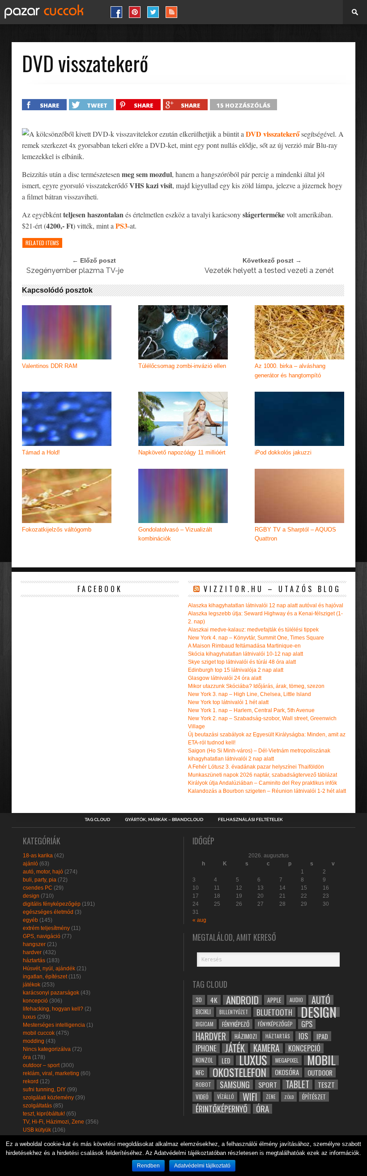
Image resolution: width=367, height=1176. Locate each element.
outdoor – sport (41, 1065)
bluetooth (274, 1012)
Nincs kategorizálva (47, 1049)
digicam (204, 1024)
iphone (206, 1048)
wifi (250, 1097)
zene (271, 1096)
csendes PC (37, 888)
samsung (235, 1085)
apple (274, 999)
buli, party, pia (39, 880)
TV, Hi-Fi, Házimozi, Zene (53, 1122)
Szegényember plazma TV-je (75, 270)
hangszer (34, 944)
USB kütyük (37, 1130)
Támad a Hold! (41, 452)
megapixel (287, 1060)
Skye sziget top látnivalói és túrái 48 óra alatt (242, 662)
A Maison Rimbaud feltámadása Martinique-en (244, 646)
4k (214, 1000)
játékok (31, 984)
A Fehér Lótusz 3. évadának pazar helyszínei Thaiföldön (256, 767)
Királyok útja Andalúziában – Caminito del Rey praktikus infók (262, 783)
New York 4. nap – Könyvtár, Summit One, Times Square (256, 638)
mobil (321, 1060)
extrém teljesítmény (46, 928)
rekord (30, 1081)
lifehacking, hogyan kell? (53, 1009)
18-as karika (38, 855)
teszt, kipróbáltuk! (44, 1114)
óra (27, 1057)
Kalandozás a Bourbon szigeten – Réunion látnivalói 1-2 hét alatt (267, 791)
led (226, 1060)
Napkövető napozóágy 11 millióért (182, 452)
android (242, 1000)
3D (199, 999)
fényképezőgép (275, 1024)
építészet (314, 1096)
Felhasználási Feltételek (250, 819)
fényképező (235, 1024)
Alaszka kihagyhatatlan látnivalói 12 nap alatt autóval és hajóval (265, 605)
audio (296, 999)
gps (306, 1024)
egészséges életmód (48, 912)
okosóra (287, 1072)
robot (203, 1084)
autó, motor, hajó (43, 872)
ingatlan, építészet (45, 976)
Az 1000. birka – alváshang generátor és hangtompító (290, 371)
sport (267, 1085)
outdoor (320, 1072)
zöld (289, 1096)
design (31, 896)
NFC (200, 1072)
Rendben (148, 1166)
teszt (326, 1085)
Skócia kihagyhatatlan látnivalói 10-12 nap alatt (245, 654)
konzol (204, 1060)
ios (303, 1036)
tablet (297, 1085)
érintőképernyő (222, 1109)
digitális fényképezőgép (52, 904)
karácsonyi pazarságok (51, 993)
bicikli (203, 1011)
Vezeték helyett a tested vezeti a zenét (269, 270)
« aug (199, 920)
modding (33, 1041)
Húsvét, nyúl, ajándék (49, 968)
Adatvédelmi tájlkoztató (202, 1166)
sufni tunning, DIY (44, 1089)
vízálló (225, 1096)
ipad (322, 1036)
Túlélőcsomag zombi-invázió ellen (182, 366)
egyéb (30, 920)
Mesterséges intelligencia (54, 1025)
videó (202, 1096)
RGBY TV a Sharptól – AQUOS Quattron (295, 534)
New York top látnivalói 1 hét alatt (228, 702)
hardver (32, 952)
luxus (29, 1017)
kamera (266, 1048)
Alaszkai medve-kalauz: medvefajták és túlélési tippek (253, 630)
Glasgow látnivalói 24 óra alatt (224, 678)
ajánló (30, 863)
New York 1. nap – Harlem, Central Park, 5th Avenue (251, 710)
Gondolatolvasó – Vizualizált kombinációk (175, 534)
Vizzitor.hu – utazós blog (272, 589)
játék (235, 1048)
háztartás (34, 960)
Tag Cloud (97, 819)
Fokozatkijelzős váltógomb (56, 529)
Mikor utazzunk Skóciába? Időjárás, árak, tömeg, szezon (256, 686)
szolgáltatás (37, 1105)
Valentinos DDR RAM (49, 366)
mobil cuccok (39, 1033)
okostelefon (239, 1072)
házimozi (246, 1036)
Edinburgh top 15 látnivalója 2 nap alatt (235, 670)
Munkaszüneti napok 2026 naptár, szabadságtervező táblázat (262, 775)
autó (321, 1000)
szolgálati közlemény (48, 1097)
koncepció (35, 1001)
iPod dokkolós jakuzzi (283, 452)
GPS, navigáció (41, 936)
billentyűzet (233, 1012)
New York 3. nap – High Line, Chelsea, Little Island (249, 694)
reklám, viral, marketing (51, 1073)
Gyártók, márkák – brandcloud (164, 819)
